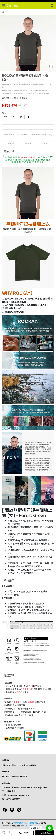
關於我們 (24, 765)
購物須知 (6, 765)
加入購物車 (24, 832)
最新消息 (33, 765)
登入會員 (6, 776)
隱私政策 (15, 765)
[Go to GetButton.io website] (49, 833)
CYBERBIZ (27, 825)
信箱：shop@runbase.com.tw (15, 794)
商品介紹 (10, 143)
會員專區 (24, 776)
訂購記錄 (15, 776)
